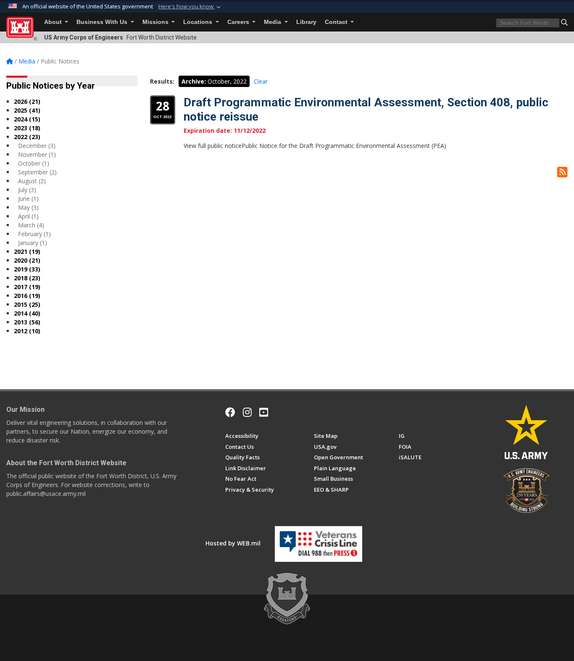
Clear (261, 81)
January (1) (32, 243)
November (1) (37, 154)
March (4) (31, 225)
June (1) (28, 199)
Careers (239, 22)
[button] (190, 7)
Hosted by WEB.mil (233, 543)
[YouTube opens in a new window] (263, 412)
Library (306, 22)
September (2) (37, 172)
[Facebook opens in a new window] (230, 412)
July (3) (27, 190)
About (53, 22)
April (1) (28, 216)
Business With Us (102, 22)
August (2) (32, 181)
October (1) (33, 163)
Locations (198, 22)
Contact (337, 22)
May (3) (28, 207)
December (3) (36, 146)
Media (273, 22)
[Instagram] (247, 412)
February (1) (34, 234)
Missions (156, 22)
